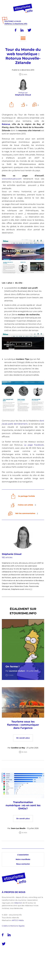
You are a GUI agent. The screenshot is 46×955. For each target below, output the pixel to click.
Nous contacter (23, 864)
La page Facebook (34, 445)
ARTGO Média (18, 920)
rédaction (18, 903)
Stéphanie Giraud (11, 554)
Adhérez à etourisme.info (15, 23)
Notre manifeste (23, 859)
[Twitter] (29, 30)
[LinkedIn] (21, 30)
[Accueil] (23, 4)
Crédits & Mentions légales (13, 926)
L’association (23, 855)
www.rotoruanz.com (12, 179)
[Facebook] (15, 30)
